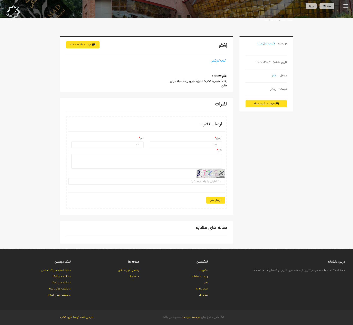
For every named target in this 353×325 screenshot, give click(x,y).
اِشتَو (266, 20)
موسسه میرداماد (191, 317)
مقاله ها (274, 20)
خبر (206, 282)
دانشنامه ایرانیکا (62, 276)
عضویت (203, 270)
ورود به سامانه (200, 276)
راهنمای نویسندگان (128, 270)
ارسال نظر (215, 200)
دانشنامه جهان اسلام (59, 295)
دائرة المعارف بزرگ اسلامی (56, 270)
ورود (311, 5)
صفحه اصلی (287, 20)
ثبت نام (327, 5)
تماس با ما (202, 288)
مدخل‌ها (134, 276)
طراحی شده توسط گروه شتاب (76, 317)
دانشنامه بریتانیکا (61, 282)
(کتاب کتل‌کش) (266, 43)
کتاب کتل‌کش (218, 60)
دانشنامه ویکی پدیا (60, 288)
